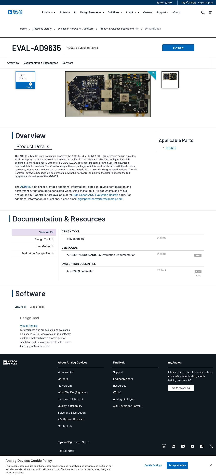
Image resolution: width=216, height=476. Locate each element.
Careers (63, 379)
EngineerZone (121, 379)
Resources (119, 385)
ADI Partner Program (71, 419)
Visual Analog (28, 325)
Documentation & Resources (40, 62)
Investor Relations (69, 399)
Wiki (116, 392)
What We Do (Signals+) (73, 392)
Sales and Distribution (72, 412)
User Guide (22, 77)
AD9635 (25, 186)
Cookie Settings (153, 465)
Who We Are (66, 372)
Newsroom (65, 385)
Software (67, 62)
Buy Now (178, 47)
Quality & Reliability (70, 406)
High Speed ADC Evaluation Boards (95, 195)
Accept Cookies (177, 465)
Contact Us (65, 426)
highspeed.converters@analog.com (100, 199)
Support (118, 372)
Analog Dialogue (123, 399)
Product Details (32, 146)
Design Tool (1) (37, 306)
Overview (13, 62)
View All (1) (20, 306)
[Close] (210, 465)
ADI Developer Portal (126, 406)
